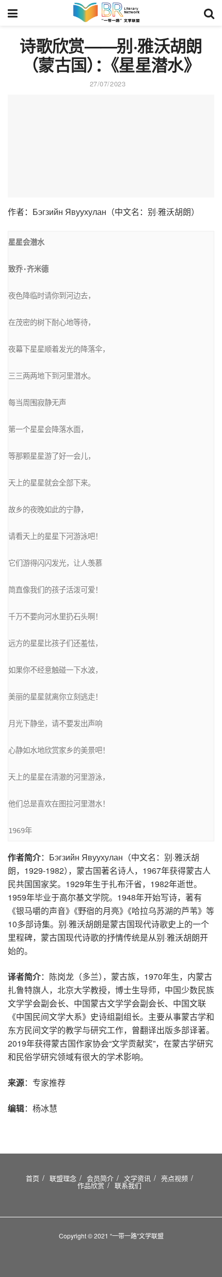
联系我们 (128, 1185)
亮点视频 (174, 1178)
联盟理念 (63, 1178)
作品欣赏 (90, 1185)
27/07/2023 (107, 83)
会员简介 (100, 1178)
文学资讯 (137, 1178)
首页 (32, 1178)
